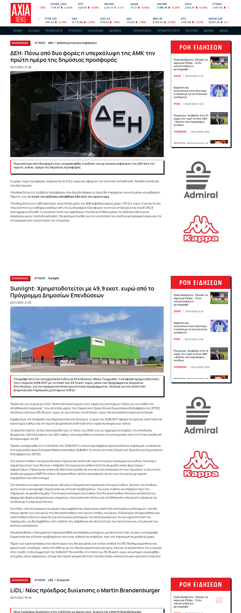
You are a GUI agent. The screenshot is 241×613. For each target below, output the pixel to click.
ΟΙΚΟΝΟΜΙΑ (95, 31)
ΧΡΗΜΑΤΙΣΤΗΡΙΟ (168, 31)
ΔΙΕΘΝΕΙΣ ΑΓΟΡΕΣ (115, 34)
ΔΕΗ (50, 43)
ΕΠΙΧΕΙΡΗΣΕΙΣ (143, 31)
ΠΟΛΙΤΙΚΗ (191, 31)
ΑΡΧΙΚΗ (18, 31)
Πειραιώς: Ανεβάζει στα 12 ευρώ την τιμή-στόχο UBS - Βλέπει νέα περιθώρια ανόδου (191, 120)
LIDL (50, 580)
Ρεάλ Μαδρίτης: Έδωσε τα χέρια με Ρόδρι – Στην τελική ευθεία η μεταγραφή (191, 64)
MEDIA (223, 31)
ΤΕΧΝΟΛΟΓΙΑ (53, 31)
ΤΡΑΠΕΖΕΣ (75, 31)
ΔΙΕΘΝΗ (209, 31)
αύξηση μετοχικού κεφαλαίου (77, 43)
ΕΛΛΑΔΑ (34, 31)
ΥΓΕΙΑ (177, 103)
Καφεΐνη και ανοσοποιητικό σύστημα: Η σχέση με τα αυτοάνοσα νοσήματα (190, 92)
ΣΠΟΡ (177, 76)
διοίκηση (63, 580)
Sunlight (53, 278)
